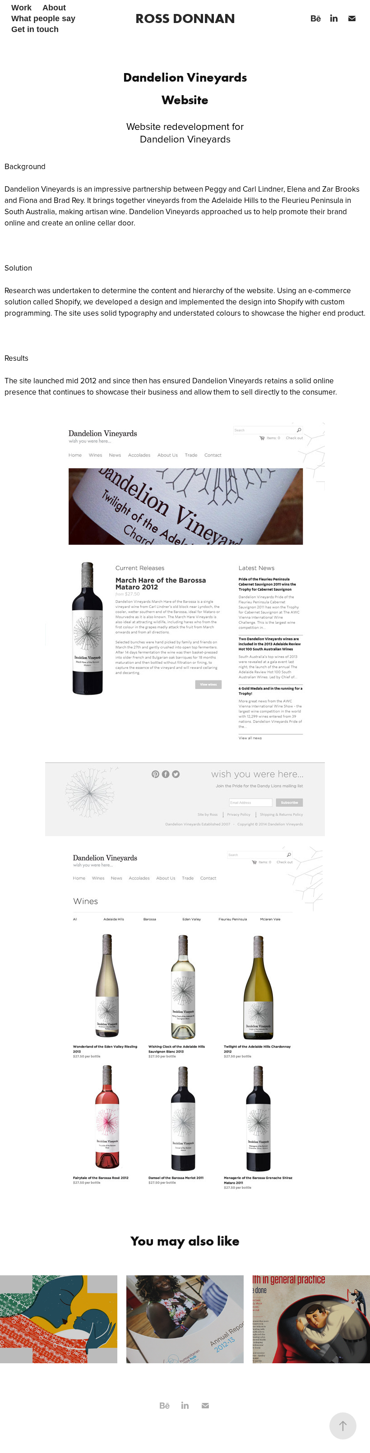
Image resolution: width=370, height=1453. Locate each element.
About (54, 7)
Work (21, 7)
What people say (43, 18)
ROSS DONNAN (185, 18)
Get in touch (35, 29)
